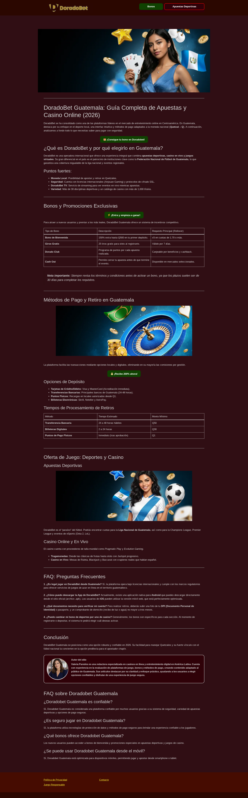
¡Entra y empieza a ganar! (125, 215)
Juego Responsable (54, 784)
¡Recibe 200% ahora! (125, 374)
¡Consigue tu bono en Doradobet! (125, 139)
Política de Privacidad (55, 779)
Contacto (104, 779)
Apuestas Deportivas (184, 6)
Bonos (151, 6)
